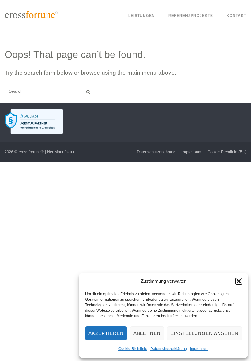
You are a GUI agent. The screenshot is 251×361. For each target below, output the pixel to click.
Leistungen (141, 15)
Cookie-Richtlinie (132, 349)
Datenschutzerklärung (168, 349)
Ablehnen (147, 333)
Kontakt (236, 15)
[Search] (88, 92)
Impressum (199, 349)
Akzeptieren (106, 333)
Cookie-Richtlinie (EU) (227, 152)
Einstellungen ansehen (204, 333)
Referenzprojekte (190, 15)
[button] (239, 281)
